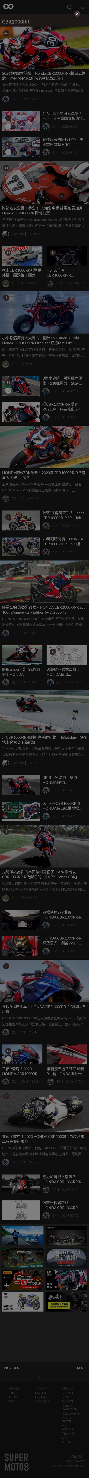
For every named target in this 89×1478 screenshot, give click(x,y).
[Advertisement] (44, 47)
